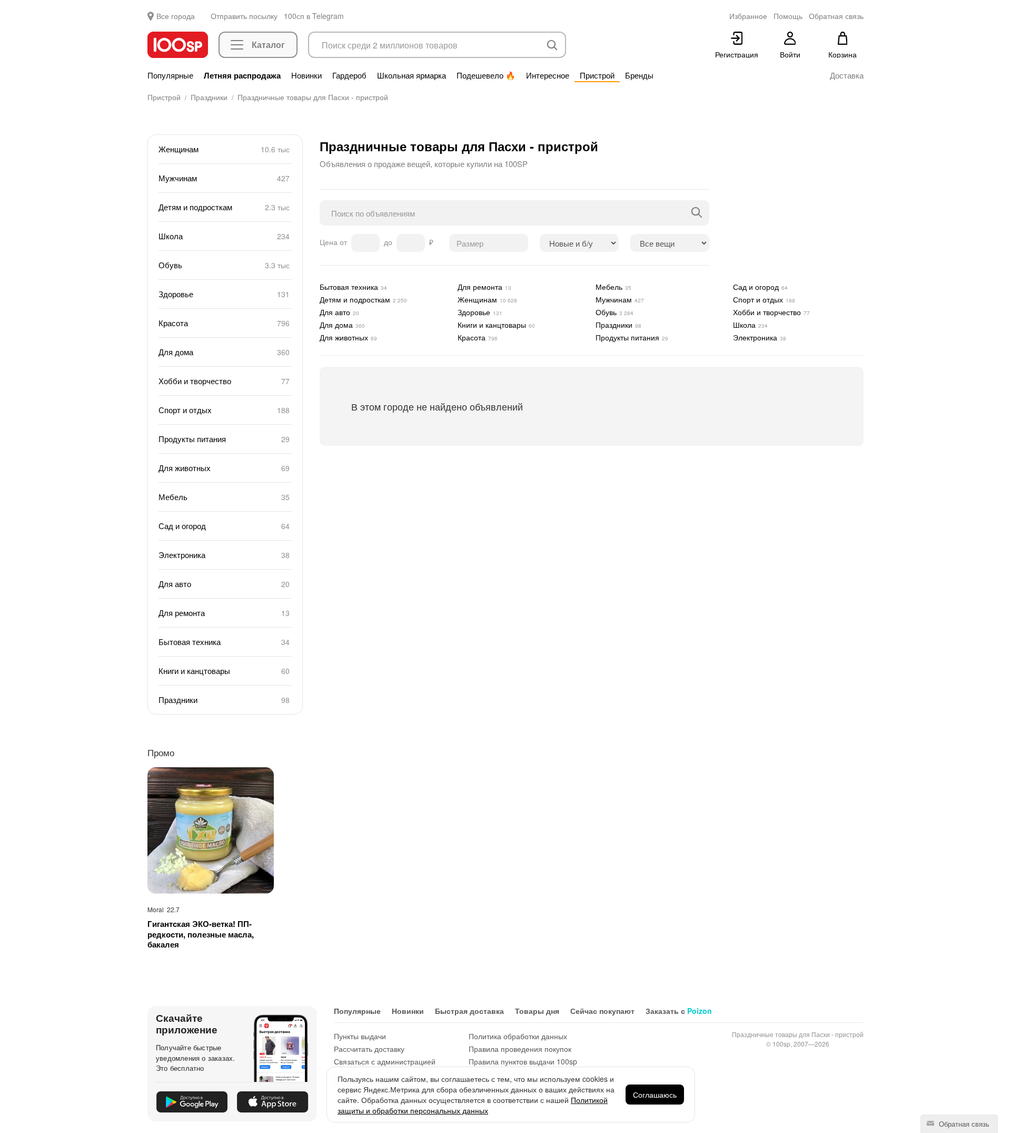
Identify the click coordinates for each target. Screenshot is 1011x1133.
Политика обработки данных (518, 1036)
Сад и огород (225, 525)
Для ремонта (225, 612)
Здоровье (225, 293)
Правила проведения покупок (520, 1048)
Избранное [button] (748, 16)
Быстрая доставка (469, 1010)
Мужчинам (225, 177)
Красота (225, 322)
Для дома (225, 351)
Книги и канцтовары (225, 670)
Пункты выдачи (360, 1036)
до (389, 242)
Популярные (170, 75)
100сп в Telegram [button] (314, 16)
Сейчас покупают (602, 1010)
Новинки (306, 75)
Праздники (225, 699)
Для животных (225, 467)
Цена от (334, 242)
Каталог (268, 44)
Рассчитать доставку (369, 1048)
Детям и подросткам (225, 206)
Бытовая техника (225, 641)
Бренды (639, 75)
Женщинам (225, 148)
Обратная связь (963, 1124)
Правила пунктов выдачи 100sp (523, 1061)
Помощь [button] (788, 16)
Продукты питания (225, 438)
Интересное (547, 75)
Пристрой (597, 75)
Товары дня (537, 1010)
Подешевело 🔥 (486, 75)
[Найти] (696, 213)
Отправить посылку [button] (244, 16)
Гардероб (349, 75)
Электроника (225, 554)
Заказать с (679, 1010)
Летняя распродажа (242, 75)
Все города (175, 16)
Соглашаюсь (655, 1094)
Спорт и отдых (225, 409)
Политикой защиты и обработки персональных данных (473, 1105)
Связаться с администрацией (384, 1061)
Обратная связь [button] (836, 16)
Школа (225, 235)
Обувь (225, 264)
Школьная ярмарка (411, 75)
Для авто (225, 583)
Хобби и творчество (225, 380)
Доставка (847, 75)
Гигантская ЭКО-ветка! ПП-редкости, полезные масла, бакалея (200, 934)
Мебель (225, 496)
